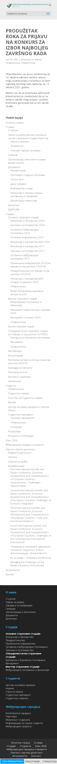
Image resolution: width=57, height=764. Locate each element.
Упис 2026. (12, 440)
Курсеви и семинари (19, 376)
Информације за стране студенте (24, 723)
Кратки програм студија (21, 326)
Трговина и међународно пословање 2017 (24, 257)
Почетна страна (14, 122)
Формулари (14, 431)
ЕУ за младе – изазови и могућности (30, 557)
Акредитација (17, 170)
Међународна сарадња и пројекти (25, 444)
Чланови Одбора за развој (25, 150)
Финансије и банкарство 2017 (27, 246)
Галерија (13, 154)
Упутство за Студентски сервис (25, 397)
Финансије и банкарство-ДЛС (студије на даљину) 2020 (27, 280)
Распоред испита (17, 372)
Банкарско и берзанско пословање (30, 337)
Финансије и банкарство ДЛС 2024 (30, 241)
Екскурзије (16, 426)
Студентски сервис (18, 393)
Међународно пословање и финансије (27, 669)
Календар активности (20, 367)
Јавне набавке (18, 183)
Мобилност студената (18, 719)
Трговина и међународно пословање (27, 646)
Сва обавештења (12, 761)
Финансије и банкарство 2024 (27, 220)
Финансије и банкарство (19, 636)
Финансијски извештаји (23, 200)
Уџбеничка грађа (17, 461)
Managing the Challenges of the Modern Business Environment (27, 564)
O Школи (13, 130)
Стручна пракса (14, 691)
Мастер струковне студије (22, 298)
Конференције (16, 465)
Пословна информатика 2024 (27, 237)
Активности (16, 145)
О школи (11, 598)
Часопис (12, 457)
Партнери (11, 716)
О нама (10, 127)
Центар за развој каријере (20, 685)
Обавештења (28, 62)
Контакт (10, 574)
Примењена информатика (20, 643)
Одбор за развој (15, 602)
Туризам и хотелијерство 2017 (27, 250)
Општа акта (17, 179)
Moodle (12, 402)
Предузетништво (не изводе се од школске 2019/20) (29, 272)
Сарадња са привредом (19, 605)
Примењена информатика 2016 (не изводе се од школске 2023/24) (30, 264)
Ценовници (14, 381)
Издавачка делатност (20, 452)
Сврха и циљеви (19, 141)
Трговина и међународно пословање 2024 (24, 231)
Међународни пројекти (19, 726)
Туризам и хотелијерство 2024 (27, 225)
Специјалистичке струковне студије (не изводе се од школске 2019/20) (28, 332)
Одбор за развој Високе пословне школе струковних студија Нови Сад (28, 136)
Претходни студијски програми (27, 174)
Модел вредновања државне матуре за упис (26, 292)
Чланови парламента (22, 417)
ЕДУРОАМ (13, 209)
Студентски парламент (20, 414)
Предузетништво (15, 640)
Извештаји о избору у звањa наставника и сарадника (26, 194)
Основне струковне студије (23, 217)
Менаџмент (16, 342)
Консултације (15, 355)
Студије (10, 214)
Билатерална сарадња (18, 713)
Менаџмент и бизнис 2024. (25, 317)
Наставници (15, 350)
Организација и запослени (21, 611)
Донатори (13, 205)
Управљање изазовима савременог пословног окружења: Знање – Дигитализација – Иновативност (30, 550)
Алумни (10, 688)
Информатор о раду (21, 188)
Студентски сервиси (17, 698)
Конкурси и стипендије (21, 435)
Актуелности (27, 59)
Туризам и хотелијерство (20, 650)
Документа (14, 167)
